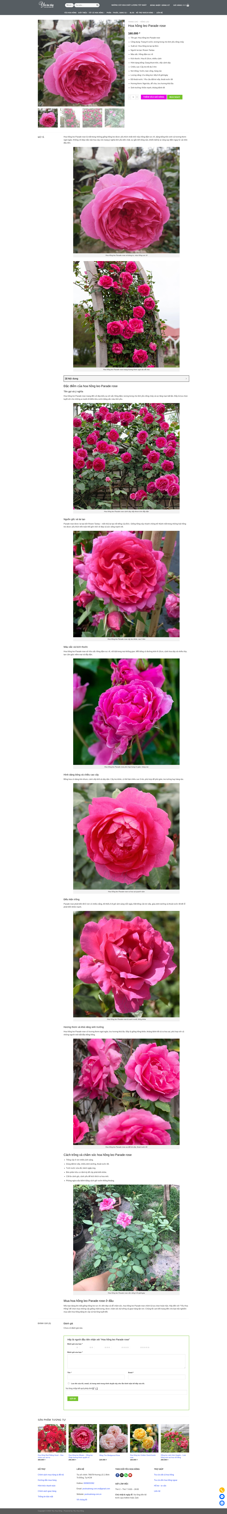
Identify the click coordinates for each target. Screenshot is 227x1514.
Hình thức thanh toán (46, 1486)
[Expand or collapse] (186, 378)
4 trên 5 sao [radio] (116, 1347)
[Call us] (126, 1475)
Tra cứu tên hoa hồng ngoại (165, 1480)
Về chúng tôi (82, 1500)
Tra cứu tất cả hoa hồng (164, 1475)
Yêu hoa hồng (70, 13)
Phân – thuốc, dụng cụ (117, 13)
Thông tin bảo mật (45, 1497)
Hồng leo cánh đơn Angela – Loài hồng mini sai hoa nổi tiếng (173, 1456)
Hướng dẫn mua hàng (47, 1480)
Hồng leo (144, 22)
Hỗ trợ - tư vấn (160, 1486)
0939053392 (89, 1483)
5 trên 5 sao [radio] (135, 1347)
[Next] (120, 63)
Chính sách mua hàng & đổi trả (51, 1475)
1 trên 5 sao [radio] (71, 1347)
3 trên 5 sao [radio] (99, 1347)
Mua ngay (174, 97)
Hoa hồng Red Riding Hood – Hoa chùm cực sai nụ (50, 1456)
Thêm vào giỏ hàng (153, 97)
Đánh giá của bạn (75, 1344)
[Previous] (42, 63)
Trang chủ (133, 22)
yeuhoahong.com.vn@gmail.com (96, 1489)
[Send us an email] (122, 1475)
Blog (132, 13)
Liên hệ (159, 13)
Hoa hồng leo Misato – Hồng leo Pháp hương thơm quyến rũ (81, 1456)
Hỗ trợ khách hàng (144, 13)
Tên (69, 1372)
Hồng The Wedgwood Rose (109, 1455)
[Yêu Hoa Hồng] (49, 5)
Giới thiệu (82, 13)
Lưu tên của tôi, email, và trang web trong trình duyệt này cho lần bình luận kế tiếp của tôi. (108, 1383)
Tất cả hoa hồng (96, 13)
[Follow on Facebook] (117, 1475)
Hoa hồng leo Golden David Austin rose (143, 1456)
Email (131, 1372)
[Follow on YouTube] (130, 1475)
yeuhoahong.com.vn (92, 1494)
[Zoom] (41, 103)
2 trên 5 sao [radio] (84, 1347)
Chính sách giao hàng (47, 1491)
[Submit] (97, 5)
